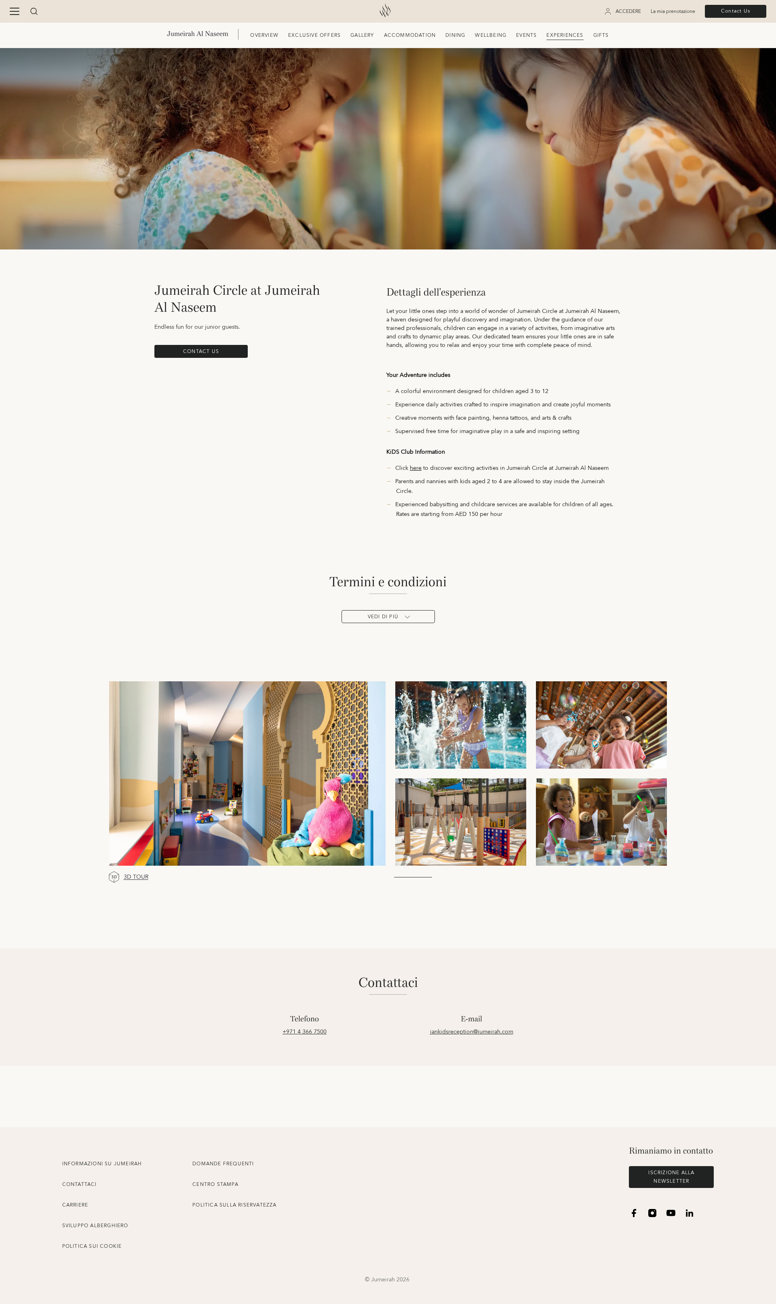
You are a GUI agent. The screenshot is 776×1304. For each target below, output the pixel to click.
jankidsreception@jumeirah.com (471, 1032)
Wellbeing (490, 35)
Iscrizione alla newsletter (671, 1177)
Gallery (362, 35)
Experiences (564, 35)
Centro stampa (215, 1184)
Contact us (201, 351)
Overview (264, 35)
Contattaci (79, 1184)
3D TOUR (136, 877)
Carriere (75, 1205)
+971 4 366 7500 (305, 1032)
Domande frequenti (223, 1164)
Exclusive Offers (314, 35)
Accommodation (410, 35)
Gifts (601, 35)
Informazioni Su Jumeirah (102, 1164)
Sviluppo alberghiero (95, 1226)
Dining (455, 35)
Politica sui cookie (92, 1246)
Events (526, 35)
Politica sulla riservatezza (234, 1205)
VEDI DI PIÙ (383, 617)
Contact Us (735, 11)
